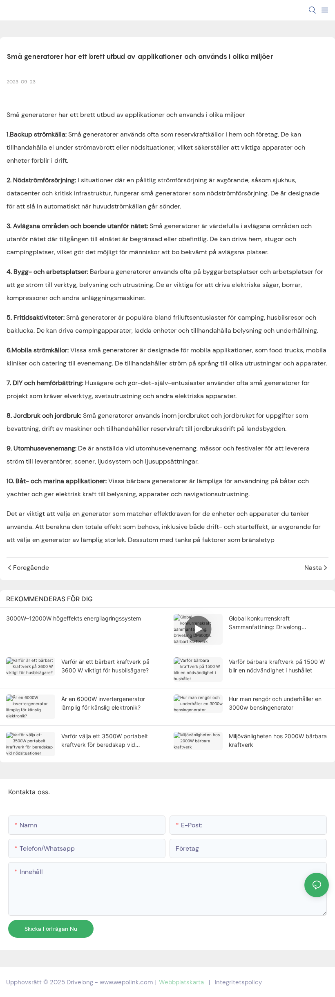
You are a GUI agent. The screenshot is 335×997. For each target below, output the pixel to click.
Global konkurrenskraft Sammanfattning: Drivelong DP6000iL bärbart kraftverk (266, 623)
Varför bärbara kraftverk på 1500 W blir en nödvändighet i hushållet (277, 666)
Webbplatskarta (181, 982)
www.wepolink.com (126, 982)
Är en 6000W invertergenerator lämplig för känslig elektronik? (103, 703)
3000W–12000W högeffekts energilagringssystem (73, 618)
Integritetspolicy (238, 982)
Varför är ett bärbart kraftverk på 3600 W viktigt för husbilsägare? (105, 666)
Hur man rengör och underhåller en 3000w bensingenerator (275, 703)
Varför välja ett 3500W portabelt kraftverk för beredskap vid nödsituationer (104, 741)
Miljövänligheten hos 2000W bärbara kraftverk (278, 740)
